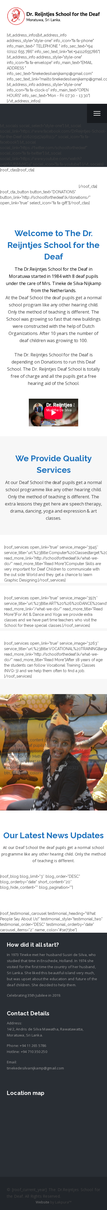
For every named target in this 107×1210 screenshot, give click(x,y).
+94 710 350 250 (34, 1051)
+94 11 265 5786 (33, 1045)
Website (42, 1202)
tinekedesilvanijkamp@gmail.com (35, 1068)
